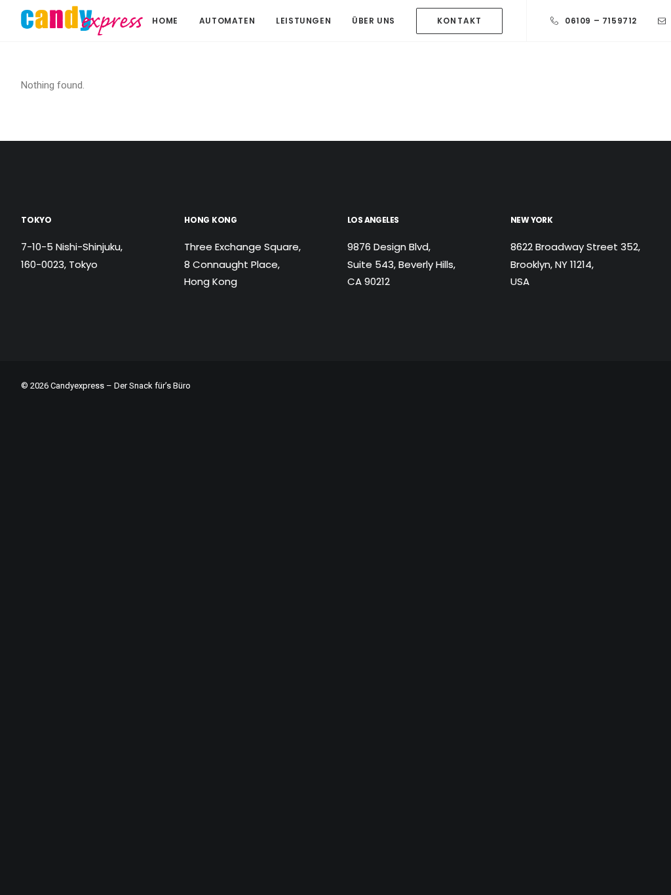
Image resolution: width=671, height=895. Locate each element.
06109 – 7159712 (601, 20)
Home (165, 20)
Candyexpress (77, 385)
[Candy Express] (82, 20)
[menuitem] (165, 20)
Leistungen (303, 20)
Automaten (227, 20)
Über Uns (373, 20)
